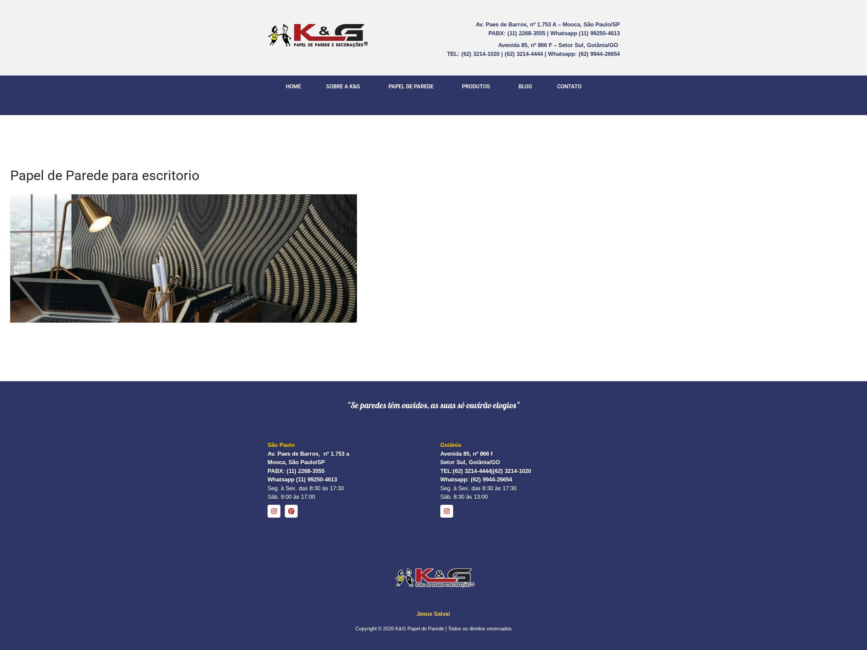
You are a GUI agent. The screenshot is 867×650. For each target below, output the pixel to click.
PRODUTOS (476, 86)
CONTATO (569, 86)
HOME (293, 86)
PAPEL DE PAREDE (411, 86)
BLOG (525, 86)
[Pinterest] (291, 511)
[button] (345, 86)
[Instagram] (274, 511)
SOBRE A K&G (343, 86)
